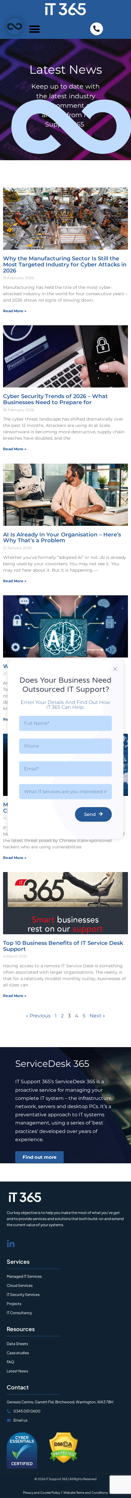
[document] (65, 749)
